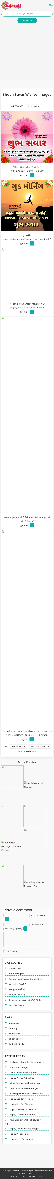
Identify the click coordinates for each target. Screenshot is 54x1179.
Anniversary (14, 1023)
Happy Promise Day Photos (23, 1109)
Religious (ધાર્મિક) (17, 989)
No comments (27, 751)
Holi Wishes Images (19, 1067)
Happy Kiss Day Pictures (21, 1098)
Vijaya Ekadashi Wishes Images (25, 1083)
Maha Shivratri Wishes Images (24, 1088)
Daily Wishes (33, 106)
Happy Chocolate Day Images (24, 1128)
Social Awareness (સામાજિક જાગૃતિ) (25, 1000)
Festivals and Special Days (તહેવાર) (26, 979)
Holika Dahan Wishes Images (23, 1072)
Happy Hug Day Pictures (21, 1104)
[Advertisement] (27, 53)
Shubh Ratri (14, 1033)
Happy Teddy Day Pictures (22, 1114)
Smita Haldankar (40, 746)
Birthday (13, 1028)
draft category (16, 973)
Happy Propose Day (19, 1133)
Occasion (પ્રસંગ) (17, 984)
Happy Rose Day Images (21, 1139)
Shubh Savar (18, 746)
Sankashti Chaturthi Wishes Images (27, 1062)
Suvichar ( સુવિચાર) (17, 1005)
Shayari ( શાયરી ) (17, 994)
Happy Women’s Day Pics (22, 1078)
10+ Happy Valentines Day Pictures (26, 1093)
